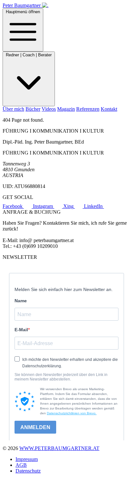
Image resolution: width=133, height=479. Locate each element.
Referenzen (87, 109)
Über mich (13, 109)
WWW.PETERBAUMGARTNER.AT (59, 448)
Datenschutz (28, 471)
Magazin (66, 109)
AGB (21, 465)
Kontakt (109, 109)
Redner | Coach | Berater (29, 54)
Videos (49, 109)
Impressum (26, 459)
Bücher (33, 109)
